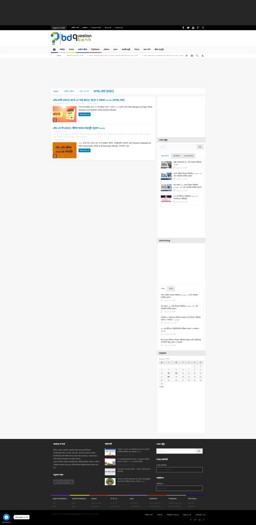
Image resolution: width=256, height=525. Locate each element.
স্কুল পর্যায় (191, 503)
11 (169, 373)
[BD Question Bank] (71, 38)
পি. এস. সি (114, 503)
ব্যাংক (115, 49)
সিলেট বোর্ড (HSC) (81, 137)
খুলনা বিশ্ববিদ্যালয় (155, 506)
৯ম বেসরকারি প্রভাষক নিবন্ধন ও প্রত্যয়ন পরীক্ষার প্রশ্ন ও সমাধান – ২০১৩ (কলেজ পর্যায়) (133, 460)
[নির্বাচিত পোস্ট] (186, 55)
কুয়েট (54, 506)
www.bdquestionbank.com (72, 514)
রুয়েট (73, 503)
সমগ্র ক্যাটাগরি (161, 465)
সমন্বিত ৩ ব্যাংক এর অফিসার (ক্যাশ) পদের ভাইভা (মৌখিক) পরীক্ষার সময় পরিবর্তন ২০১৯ (133, 450)
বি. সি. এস (114, 498)
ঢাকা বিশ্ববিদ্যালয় (154, 503)
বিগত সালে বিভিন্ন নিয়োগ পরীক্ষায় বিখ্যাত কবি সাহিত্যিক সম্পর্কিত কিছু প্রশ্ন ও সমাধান (181, 341)
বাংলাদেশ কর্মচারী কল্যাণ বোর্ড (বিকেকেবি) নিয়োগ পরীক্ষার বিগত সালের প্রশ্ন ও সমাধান (150, 55)
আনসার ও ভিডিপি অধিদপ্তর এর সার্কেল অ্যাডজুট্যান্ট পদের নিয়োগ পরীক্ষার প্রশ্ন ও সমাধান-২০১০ (133, 480)
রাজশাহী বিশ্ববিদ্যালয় (175, 503)
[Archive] (192, 55)
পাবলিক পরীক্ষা (82, 49)
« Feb (161, 387)
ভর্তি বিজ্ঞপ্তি (176, 156)
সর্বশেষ (171, 288)
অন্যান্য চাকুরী (115, 506)
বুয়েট (54, 503)
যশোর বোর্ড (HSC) (79, 103)
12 (176, 373)
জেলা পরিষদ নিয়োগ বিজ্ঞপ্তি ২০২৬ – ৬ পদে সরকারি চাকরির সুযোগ (187, 174)
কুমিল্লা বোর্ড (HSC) (85, 134)
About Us (108, 28)
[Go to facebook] (6, 517)
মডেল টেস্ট (146, 49)
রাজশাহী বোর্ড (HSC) (70, 137)
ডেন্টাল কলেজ (95, 506)
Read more (84, 114)
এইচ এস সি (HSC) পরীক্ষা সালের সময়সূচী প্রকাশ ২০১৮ (79, 128)
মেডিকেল (106, 49)
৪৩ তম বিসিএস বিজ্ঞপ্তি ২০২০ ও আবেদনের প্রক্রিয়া (185, 197)
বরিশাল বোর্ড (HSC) (132, 134)
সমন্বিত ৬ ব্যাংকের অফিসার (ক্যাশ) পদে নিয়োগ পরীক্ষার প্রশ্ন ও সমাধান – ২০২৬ (181, 318)
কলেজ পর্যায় (191, 506)
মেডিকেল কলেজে (96, 503)
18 (168, 377)
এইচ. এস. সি (84, 91)
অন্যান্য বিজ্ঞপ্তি (188, 156)
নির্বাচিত (163, 288)
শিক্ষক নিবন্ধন (192, 498)
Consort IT (95, 514)
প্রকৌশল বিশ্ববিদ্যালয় (60, 498)
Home (55, 91)
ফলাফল (71, 49)
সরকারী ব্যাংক (134, 503)
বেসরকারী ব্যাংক (135, 506)
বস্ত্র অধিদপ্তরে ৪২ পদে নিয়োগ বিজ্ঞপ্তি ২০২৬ (187, 163)
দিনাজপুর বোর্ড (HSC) (121, 134)
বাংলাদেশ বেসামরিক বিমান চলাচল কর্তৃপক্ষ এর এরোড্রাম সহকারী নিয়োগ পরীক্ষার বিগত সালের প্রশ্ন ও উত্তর (100, 55)
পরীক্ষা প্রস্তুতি (159, 49)
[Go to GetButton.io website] (6, 522)
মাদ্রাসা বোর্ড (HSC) (145, 134)
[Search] (197, 55)
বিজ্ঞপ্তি (62, 49)
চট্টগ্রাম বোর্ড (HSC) (97, 134)
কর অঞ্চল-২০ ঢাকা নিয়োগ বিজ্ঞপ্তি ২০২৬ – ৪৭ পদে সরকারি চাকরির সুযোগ (187, 186)
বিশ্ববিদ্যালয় (95, 49)
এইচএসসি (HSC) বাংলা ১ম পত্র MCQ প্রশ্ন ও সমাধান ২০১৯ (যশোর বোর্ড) (88, 100)
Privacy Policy (96, 28)
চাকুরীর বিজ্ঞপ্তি (165, 156)
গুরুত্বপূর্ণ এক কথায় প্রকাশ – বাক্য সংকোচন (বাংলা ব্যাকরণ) (133, 470)
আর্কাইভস (84, 28)
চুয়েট (73, 506)
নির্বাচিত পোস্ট (75, 28)
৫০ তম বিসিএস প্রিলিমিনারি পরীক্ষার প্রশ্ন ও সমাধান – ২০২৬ (180, 329)
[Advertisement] (128, 12)
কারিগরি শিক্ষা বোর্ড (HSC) (72, 134)
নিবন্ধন (136, 49)
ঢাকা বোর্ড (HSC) (109, 134)
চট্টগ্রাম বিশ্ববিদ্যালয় (175, 506)
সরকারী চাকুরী (126, 49)
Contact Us (119, 28)
